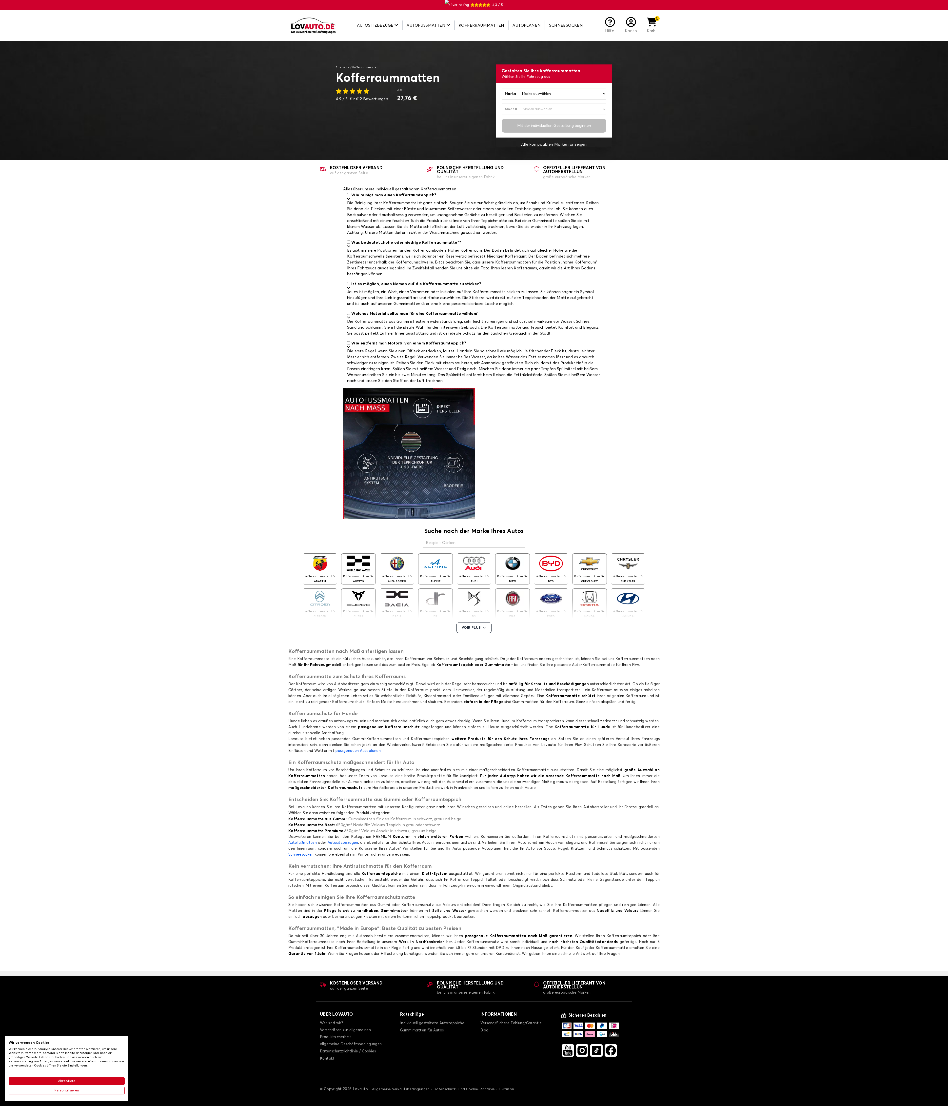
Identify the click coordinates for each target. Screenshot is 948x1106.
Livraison (506, 1089)
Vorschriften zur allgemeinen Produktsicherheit (345, 1033)
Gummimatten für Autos (422, 1030)
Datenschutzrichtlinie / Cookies (348, 1051)
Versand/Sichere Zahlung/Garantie (511, 1023)
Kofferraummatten (481, 25)
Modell (511, 109)
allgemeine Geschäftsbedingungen (351, 1044)
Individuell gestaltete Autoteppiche (432, 1023)
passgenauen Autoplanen (358, 751)
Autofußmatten (302, 843)
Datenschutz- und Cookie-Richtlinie (464, 1089)
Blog (484, 1030)
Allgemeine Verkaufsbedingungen (401, 1089)
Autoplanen (527, 25)
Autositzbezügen (343, 843)
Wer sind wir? (331, 1023)
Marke (510, 94)
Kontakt (327, 1058)
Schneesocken (566, 25)
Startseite (342, 67)
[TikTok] (596, 1050)
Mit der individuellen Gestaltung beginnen (554, 126)
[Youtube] (568, 1050)
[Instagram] (582, 1050)
